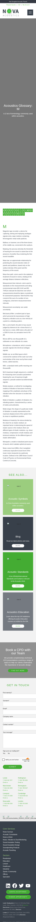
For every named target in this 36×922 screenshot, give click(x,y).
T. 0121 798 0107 (23, 788)
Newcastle (6, 801)
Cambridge (22, 793)
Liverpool (6, 793)
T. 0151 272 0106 (7, 795)
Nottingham (22, 778)
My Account (26, 5)
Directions (25, 905)
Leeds (5, 778)
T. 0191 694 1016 (7, 803)
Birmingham (22, 786)
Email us (5, 782)
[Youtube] (28, 885)
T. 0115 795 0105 (23, 780)
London (20, 801)
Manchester (7, 786)
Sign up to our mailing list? (11, 752)
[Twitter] (21, 885)
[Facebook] (14, 885)
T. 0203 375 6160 (23, 803)
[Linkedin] (8, 885)
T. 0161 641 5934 (7, 788)
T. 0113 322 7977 (7, 780)
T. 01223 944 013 (23, 795)
